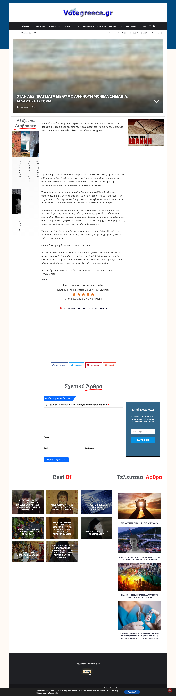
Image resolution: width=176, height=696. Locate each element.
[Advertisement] (83, 154)
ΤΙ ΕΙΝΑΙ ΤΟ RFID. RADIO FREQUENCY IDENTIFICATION (96, 507)
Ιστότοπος (89, 448)
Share (44, 279)
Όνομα (47, 437)
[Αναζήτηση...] (154, 26)
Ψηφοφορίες (55, 26)
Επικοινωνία (157, 33)
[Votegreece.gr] (88, 13)
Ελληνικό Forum (112, 33)
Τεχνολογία (88, 26)
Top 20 (67, 26)
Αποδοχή (132, 692)
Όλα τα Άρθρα (39, 26)
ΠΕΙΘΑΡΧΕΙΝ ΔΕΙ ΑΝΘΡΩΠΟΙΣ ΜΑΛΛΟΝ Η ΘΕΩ (28, 555)
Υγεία (76, 26)
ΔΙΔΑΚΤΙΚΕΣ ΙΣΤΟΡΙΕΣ (81, 308)
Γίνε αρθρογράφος (128, 26)
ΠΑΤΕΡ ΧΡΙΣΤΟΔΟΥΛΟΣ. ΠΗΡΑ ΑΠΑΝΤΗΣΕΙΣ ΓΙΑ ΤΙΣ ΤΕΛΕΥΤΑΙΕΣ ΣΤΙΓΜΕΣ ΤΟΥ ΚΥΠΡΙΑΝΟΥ (139, 558)
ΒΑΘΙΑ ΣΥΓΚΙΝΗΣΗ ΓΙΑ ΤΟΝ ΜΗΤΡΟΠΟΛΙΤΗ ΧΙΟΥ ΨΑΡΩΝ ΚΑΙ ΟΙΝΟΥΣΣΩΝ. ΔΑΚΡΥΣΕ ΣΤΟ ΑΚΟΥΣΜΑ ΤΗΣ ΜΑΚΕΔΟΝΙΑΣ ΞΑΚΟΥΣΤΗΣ (62, 551)
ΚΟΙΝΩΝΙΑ (101, 308)
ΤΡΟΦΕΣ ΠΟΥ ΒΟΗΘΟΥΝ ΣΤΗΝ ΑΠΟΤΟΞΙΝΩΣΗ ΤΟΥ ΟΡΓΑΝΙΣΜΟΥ (27, 531)
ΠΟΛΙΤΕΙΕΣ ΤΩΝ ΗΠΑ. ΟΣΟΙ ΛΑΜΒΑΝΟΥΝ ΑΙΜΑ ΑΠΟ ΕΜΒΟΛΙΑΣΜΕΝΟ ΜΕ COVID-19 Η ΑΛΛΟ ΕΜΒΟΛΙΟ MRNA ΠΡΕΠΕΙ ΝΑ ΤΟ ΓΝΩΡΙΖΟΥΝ (139, 636)
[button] (59, 365)
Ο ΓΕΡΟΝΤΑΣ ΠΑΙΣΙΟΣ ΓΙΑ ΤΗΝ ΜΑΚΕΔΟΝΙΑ (96, 533)
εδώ (56, 693)
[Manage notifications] (170, 690)
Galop (123, 33)
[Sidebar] (150, 26)
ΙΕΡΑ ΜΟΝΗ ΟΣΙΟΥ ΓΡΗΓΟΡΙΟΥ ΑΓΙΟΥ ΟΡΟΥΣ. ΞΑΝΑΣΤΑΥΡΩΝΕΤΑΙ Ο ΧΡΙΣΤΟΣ (139, 596)
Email (47, 448)
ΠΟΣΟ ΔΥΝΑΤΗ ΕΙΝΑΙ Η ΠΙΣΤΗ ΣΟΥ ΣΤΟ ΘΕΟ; (139, 523)
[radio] (74, 294)
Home (26, 26)
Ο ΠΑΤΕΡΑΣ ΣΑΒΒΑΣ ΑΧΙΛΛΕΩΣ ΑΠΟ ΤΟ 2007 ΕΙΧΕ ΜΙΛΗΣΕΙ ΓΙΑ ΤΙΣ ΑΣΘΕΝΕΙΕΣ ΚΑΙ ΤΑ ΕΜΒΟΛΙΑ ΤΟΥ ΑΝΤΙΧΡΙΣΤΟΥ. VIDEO (62, 528)
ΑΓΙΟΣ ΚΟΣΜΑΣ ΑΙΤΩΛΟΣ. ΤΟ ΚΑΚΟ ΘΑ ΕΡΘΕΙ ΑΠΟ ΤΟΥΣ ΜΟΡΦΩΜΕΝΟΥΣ (62, 507)
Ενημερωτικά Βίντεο (106, 26)
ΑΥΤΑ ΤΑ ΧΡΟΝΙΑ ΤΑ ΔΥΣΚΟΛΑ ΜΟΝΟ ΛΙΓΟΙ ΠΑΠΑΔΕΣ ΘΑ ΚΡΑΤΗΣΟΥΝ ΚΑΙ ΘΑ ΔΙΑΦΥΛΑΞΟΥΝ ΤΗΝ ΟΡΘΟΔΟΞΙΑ (28, 505)
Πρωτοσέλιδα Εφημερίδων (139, 33)
